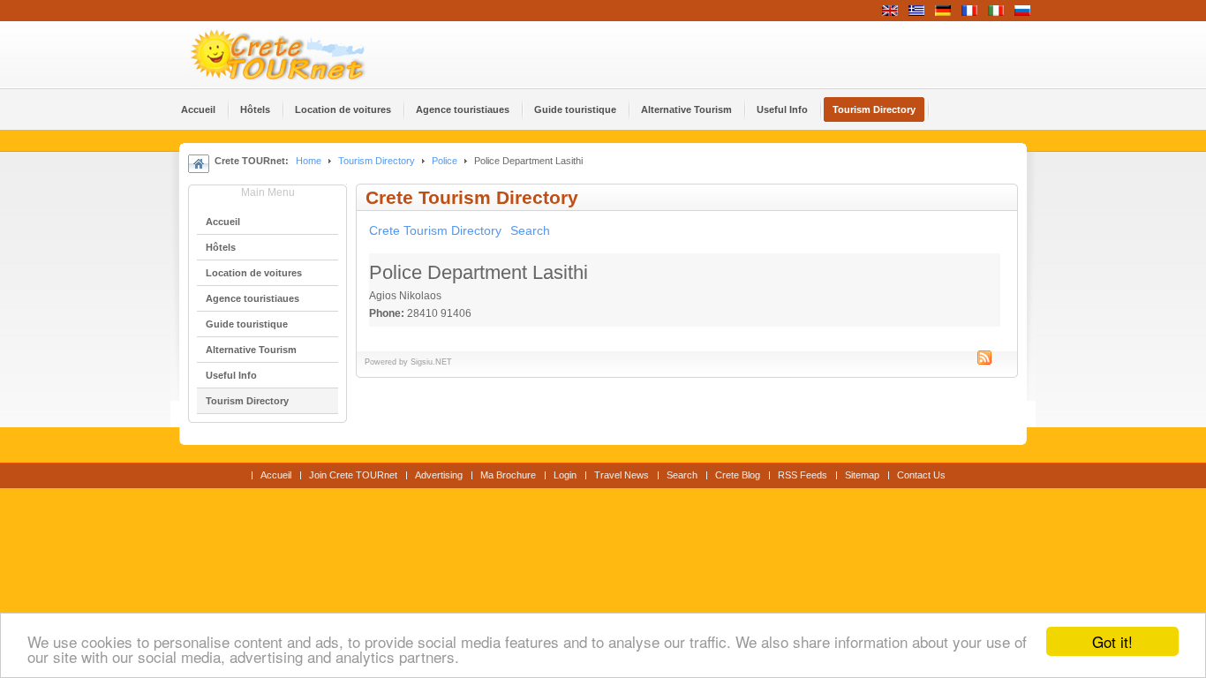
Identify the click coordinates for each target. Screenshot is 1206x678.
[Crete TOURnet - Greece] (298, 55)
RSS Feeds (802, 475)
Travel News (621, 475)
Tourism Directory (376, 160)
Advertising (439, 475)
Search (530, 230)
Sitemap (862, 475)
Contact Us (921, 475)
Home (308, 160)
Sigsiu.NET (431, 362)
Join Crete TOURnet (353, 475)
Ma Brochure (508, 475)
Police (444, 160)
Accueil (275, 475)
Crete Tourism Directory (435, 230)
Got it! (1112, 641)
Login (565, 475)
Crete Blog (737, 475)
